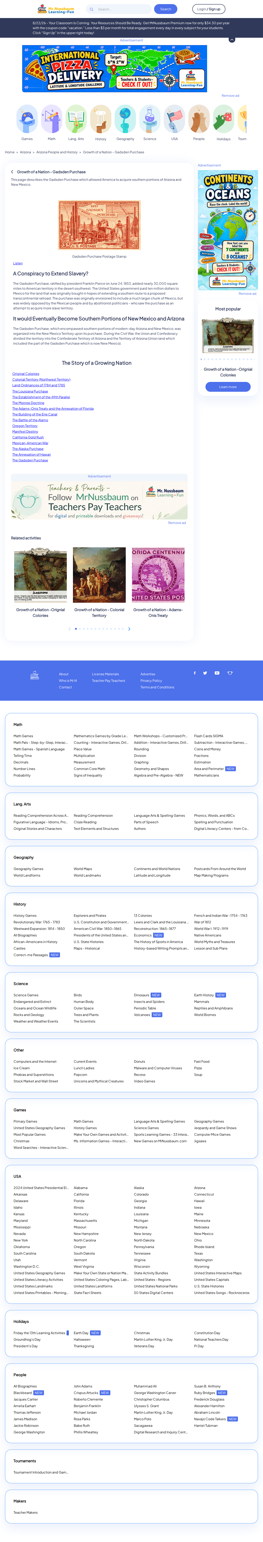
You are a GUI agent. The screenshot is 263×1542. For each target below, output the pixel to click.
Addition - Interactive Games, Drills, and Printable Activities (179, 742)
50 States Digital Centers (153, 1292)
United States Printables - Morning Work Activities (52, 1292)
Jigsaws (200, 1141)
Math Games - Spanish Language (39, 749)
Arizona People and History (57, 152)
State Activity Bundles (151, 1273)
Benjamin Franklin (87, 1406)
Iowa (198, 1207)
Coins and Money (207, 749)
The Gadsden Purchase (30, 460)
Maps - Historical (87, 948)
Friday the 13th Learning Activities (45, 1333)
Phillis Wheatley (86, 1432)
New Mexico (203, 1233)
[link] (27, 119)
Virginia (139, 1260)
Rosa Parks (82, 1419)
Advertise (148, 674)
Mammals (201, 1001)
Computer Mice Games (212, 1134)
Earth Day (86, 1333)
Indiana (139, 1207)
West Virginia (84, 1266)
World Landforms (27, 875)
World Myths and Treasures (214, 942)
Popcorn (80, 1074)
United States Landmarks (33, 1286)
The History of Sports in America (158, 942)
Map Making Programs (211, 875)
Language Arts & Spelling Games (159, 815)
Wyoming (201, 1266)
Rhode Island (204, 1247)
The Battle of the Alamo (30, 420)
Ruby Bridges (210, 1393)
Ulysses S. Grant (146, 1406)
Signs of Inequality (88, 775)
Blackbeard (28, 1393)
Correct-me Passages (36, 955)
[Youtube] (217, 673)
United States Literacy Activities (38, 1279)
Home (10, 152)
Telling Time (23, 755)
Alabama (81, 1188)
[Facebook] (195, 673)
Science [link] (149, 139)
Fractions (201, 755)
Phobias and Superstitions (34, 1074)
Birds (78, 995)
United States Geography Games (39, 1128)
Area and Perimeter (214, 768)
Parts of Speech (146, 822)
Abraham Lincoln (207, 1412)
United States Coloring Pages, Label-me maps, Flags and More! (123, 1279)
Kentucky (81, 1214)
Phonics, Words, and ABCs (214, 815)
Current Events (85, 1061)
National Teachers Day (211, 1339)
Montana (140, 1227)
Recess (139, 1074)
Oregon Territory (25, 426)
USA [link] (174, 139)
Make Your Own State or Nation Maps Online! (113, 1273)
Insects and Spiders (149, 1001)
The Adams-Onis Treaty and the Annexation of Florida (53, 408)
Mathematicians (206, 775)
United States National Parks (156, 1286)
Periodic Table (145, 1008)
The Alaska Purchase (28, 448)
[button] (76, 629)
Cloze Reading (85, 822)
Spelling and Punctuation (213, 822)
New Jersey (143, 1233)
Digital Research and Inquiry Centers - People (174, 1432)
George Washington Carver (155, 1393)
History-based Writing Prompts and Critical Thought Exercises (182, 948)
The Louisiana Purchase (30, 391)
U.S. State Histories (89, 942)
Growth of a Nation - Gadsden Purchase (113, 152)
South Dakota (84, 1253)
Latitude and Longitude (152, 875)
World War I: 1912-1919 (211, 928)
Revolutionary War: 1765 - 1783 (37, 922)
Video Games (144, 1081)
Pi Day (199, 1346)
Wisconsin (142, 1266)
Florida (79, 1201)
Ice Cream (22, 1068)
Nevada (20, 1233)
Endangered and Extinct (32, 1001)
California (81, 1194)
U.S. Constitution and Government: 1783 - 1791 (109, 922)
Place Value (83, 749)
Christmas (21, 1141)
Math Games (23, 736)
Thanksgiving (84, 1346)
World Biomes (205, 1014)
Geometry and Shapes (151, 768)
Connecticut (204, 1194)
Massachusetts (85, 1220)
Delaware (21, 1201)
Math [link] (51, 139)
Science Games (26, 995)
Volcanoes (147, 1014)
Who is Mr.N (68, 680)
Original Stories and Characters (38, 828)
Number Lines (24, 768)
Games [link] (27, 139)
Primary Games (25, 1121)
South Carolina (25, 1253)
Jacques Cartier (26, 1399)
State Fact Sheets (87, 1292)
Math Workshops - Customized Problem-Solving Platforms (179, 736)
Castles (19, 948)
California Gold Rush (28, 437)
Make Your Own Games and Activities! (108, 1134)
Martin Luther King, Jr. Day (153, 1339)
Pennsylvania (144, 1247)
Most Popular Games (30, 1134)
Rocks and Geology (29, 1014)
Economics (148, 935)
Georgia (140, 1201)
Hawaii (199, 1201)
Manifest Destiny (25, 431)
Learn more (228, 387)
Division (140, 755)
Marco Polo (142, 1419)
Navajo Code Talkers (215, 1419)
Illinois (78, 1207)
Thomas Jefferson (27, 1412)
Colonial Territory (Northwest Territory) (41, 379)
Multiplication (84, 755)
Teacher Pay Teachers (108, 680)
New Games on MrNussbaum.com (160, 1141)
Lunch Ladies (84, 1068)
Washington (203, 1260)
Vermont (80, 1260)
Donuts (139, 1061)
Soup (198, 1074)
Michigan (141, 1220)
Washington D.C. (27, 1266)
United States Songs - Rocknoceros (221, 1292)
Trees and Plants (86, 1014)
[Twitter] (205, 673)
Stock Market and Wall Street (36, 1081)
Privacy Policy (151, 680)
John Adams (83, 1386)
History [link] (100, 139)
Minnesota (202, 1220)
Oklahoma (22, 1247)
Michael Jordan (85, 1412)
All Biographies (25, 935)
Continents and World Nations (157, 869)
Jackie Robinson (26, 1425)
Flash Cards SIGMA (208, 736)
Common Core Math (89, 768)
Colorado (141, 1194)
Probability (22, 775)
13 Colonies (143, 915)
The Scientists (84, 1021)
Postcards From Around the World (220, 869)
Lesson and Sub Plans (210, 948)
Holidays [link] (224, 139)
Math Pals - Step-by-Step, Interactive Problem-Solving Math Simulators (69, 742)
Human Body (84, 1001)
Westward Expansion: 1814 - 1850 (39, 928)
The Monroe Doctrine (28, 403)
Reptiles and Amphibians (213, 1008)
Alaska (139, 1188)
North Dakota (144, 1240)
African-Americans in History (36, 942)
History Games (25, 915)
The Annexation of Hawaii (31, 454)
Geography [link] (125, 139)
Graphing (141, 762)
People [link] (199, 139)
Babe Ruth (82, 1425)
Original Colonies (25, 373)
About (63, 674)
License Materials (105, 674)
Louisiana (141, 1214)
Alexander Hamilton (209, 1406)
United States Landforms (93, 1286)
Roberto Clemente (88, 1399)
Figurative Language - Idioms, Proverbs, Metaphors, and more (61, 822)
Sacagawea (143, 1425)
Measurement (84, 762)
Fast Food (202, 1061)
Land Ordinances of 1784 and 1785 (38, 385)
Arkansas (20, 1194)
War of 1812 (202, 922)
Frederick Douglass (209, 1399)
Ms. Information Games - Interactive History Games (113, 1141)
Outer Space (84, 1008)
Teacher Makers (26, 1512)
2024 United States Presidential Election (50, 1188)
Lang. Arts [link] (76, 139)
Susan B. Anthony (207, 1386)
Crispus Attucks (91, 1393)
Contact (65, 687)
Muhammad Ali (145, 1386)
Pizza (198, 1068)
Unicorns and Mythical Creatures (99, 1081)
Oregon (80, 1247)
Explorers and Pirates (90, 915)
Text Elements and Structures (96, 828)
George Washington (29, 1432)
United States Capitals (211, 1279)
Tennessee (142, 1253)
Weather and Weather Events (36, 1021)
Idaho (18, 1207)
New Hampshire (86, 1233)
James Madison (25, 1419)
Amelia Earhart (25, 1406)
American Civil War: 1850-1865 (97, 928)
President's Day (26, 1346)
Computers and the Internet (35, 1061)
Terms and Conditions (157, 687)
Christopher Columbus (151, 1399)
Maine (198, 1214)
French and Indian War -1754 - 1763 (220, 915)
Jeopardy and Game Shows (215, 1128)
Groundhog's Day (27, 1339)
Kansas (19, 1214)
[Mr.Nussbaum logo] (56, 8)
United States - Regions (152, 1279)
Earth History (209, 995)
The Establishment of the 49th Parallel (41, 397)
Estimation (202, 762)
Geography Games (28, 869)
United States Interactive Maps (218, 1273)
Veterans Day (144, 1346)
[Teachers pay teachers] (230, 673)
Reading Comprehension (93, 815)
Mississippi (22, 1227)
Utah (17, 1260)
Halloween (82, 1339)
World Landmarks (87, 875)
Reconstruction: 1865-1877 (155, 928)
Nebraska (201, 1227)
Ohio (198, 1240)
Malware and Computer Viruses (158, 1068)
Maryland (21, 1220)
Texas (198, 1253)
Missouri (80, 1227)
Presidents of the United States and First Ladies (110, 935)
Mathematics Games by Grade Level (107, 736)
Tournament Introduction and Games (42, 1472)
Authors (140, 828)
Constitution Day (207, 1333)
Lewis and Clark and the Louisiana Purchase (167, 922)
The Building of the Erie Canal (34, 414)
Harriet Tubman (206, 1425)
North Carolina (85, 1240)
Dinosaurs (147, 995)
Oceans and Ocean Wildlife (35, 1008)
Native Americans (207, 935)
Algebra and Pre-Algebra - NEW (158, 775)
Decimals (21, 762)
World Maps (83, 869)
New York (21, 1240)
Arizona (25, 152)
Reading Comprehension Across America (51, 815)
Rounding (141, 749)
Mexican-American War (30, 443)
